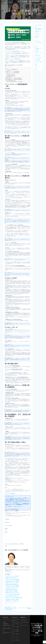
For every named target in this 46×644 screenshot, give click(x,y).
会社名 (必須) (7, 522)
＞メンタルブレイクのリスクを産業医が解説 (12, 579)
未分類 (36, 69)
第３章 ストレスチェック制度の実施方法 (12, 72)
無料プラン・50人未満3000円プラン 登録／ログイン (26, 1)
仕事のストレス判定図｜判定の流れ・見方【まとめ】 (18, 346)
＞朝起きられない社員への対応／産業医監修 (12, 585)
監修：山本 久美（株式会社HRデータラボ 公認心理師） (15, 81)
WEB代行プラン (37, 1)
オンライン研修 (23, 620)
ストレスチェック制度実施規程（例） (12, 69)
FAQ (38, 3)
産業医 (36, 64)
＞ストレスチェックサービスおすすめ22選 (12, 576)
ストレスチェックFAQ (15, 622)
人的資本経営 (37, 51)
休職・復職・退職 (37, 59)
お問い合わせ (42, 3)
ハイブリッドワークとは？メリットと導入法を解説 (38, 25)
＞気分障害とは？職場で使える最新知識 (11, 590)
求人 (3, 631)
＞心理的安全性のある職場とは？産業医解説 (12, 581)
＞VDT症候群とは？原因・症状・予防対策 (12, 599)
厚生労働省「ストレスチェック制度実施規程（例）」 (13, 58)
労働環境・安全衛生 (38, 55)
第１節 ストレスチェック (10, 73)
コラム (36, 45)
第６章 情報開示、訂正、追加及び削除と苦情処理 (14, 79)
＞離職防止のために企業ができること (11, 577)
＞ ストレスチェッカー (8, 572)
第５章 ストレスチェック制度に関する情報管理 (13, 78)
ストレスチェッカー (10, 220)
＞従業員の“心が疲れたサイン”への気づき (11, 582)
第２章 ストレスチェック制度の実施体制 (12, 71)
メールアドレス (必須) (8, 525)
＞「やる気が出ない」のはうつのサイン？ (12, 587)
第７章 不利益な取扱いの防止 (11, 80)
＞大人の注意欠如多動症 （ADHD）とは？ (12, 595)
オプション (34, 3)
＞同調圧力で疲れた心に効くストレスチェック (12, 592)
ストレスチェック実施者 (15, 629)
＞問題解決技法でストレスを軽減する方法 (12, 600)
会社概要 (4, 622)
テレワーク (36, 67)
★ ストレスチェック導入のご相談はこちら (12, 509)
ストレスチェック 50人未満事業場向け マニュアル (15, 51)
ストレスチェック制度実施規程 (10, 493)
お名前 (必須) (7, 519)
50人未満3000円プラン (28, 3)
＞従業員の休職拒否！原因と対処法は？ (11, 589)
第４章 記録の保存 (9, 77)
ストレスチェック (37, 40)
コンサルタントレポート (24, 619)
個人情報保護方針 (5, 623)
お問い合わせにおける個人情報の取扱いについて (13, 543)
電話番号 (6, 528)
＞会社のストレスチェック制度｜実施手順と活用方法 (13, 597)
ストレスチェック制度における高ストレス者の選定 (18, 240)
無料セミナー (37, 46)
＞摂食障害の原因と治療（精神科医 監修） (12, 584)
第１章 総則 (8, 70)
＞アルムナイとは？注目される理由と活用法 (12, 594)
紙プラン (42, 1)
